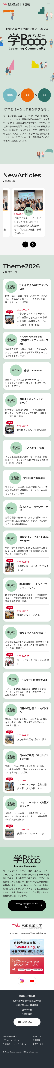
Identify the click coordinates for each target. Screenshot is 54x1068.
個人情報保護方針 (10, 1036)
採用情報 (36, 1040)
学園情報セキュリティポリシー (15, 1044)
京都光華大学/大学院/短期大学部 (27, 1001)
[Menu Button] (48, 4)
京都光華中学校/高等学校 (27, 1005)
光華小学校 (27, 1010)
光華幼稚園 (27, 1014)
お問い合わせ (28, 1022)
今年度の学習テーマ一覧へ (27, 905)
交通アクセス (38, 1044)
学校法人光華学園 (27, 996)
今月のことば (38, 1036)
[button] (25, 244)
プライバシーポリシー (12, 1040)
